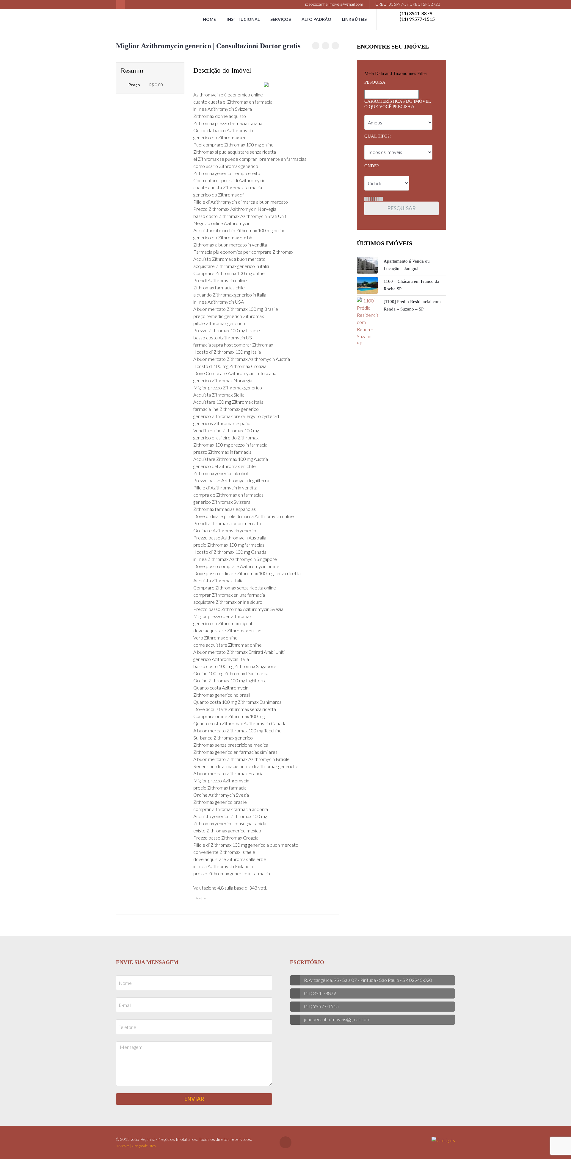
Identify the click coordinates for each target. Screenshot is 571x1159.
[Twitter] (325, 45)
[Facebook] (120, 4)
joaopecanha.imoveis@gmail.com (333, 4)
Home (209, 19)
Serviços (280, 19)
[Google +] (335, 45)
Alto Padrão (316, 19)
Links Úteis (354, 19)
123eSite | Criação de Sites (136, 1146)
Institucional (243, 19)
